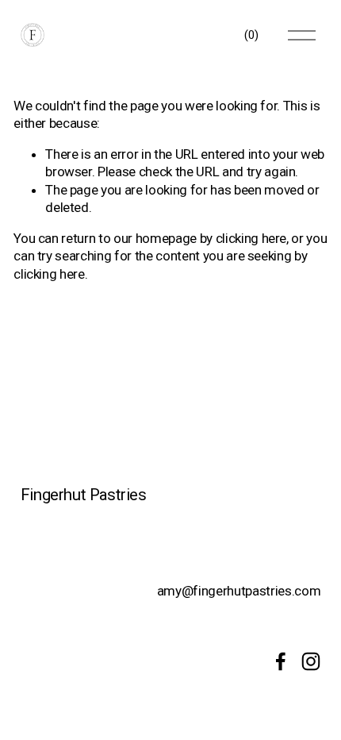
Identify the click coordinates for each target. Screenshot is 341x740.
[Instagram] (310, 661)
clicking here (251, 238)
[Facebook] (280, 661)
